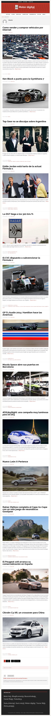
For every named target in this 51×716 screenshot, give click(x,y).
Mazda (9, 407)
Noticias (9, 160)
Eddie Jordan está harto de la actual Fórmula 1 (22, 167)
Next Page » (17, 660)
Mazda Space (18, 407)
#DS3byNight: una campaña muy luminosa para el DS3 (25, 413)
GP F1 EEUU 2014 (11, 359)
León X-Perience (13, 502)
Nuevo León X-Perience (15, 461)
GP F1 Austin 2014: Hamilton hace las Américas (22, 313)
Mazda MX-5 (13, 407)
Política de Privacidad (30, 712)
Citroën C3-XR (14, 654)
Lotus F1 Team (23, 306)
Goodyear (10, 556)
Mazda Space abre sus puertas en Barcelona (21, 365)
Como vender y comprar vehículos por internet (23, 28)
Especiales (10, 406)
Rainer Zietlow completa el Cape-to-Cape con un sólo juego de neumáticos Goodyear (25, 509)
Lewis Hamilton (17, 359)
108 (8, 607)
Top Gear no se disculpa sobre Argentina (24, 121)
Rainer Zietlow (15, 556)
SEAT (18, 502)
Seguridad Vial (14, 251)
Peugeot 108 (15, 607)
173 (12, 660)
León (9, 502)
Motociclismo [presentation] (10, 675)
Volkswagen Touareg (23, 556)
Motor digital (25, 7)
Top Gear (29, 161)
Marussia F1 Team (29, 306)
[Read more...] (18, 69)
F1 (13, 305)
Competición (10, 305)
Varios (9, 116)
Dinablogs (18, 712)
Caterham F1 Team (11, 306)
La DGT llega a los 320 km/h (18, 214)
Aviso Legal (23, 712)
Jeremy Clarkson (16, 161)
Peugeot (11, 607)
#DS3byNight (10, 456)
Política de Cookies (39, 712)
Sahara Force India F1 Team (38, 306)
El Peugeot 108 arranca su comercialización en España (18, 562)
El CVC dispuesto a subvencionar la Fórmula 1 (21, 258)
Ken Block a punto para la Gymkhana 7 (23, 78)
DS (13, 456)
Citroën (9, 654)
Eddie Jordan (10, 209)
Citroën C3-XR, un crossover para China (23, 612)
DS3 (15, 456)
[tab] (4, 676)
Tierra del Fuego (23, 161)
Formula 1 (16, 209)
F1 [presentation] (4, 675)
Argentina (10, 161)
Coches (9, 455)
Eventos (14, 555)
